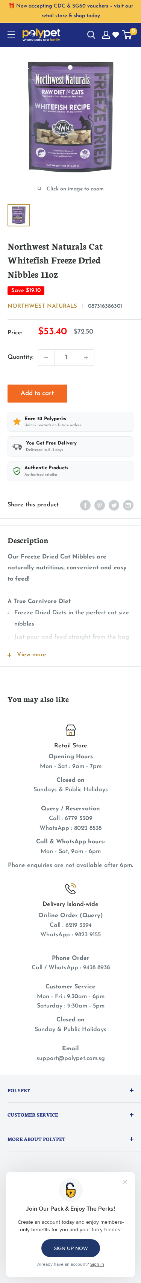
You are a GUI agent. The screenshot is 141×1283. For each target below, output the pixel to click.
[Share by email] (128, 505)
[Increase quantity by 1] (86, 357)
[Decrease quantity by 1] (46, 357)
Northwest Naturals (42, 306)
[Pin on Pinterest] (99, 505)
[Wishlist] (116, 35)
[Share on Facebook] (85, 505)
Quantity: (20, 357)
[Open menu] (11, 34)
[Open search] (91, 35)
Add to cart (37, 393)
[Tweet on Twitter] (114, 505)
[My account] (106, 35)
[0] (127, 34)
